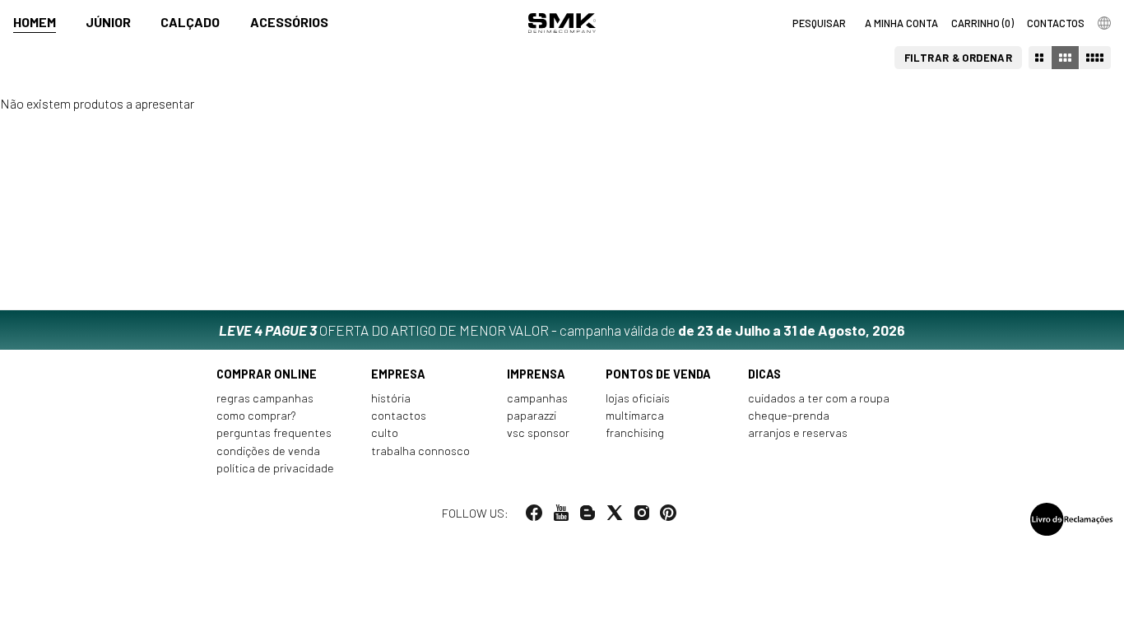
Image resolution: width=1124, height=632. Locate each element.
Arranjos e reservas (798, 432)
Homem (34, 22)
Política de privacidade (275, 468)
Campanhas (537, 398)
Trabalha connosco (420, 451)
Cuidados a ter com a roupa (818, 398)
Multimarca (635, 415)
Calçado (190, 22)
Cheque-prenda (788, 415)
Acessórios (289, 22)
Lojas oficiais (638, 398)
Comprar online (266, 374)
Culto (384, 432)
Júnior (108, 22)
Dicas (764, 374)
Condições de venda (268, 451)
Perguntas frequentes (274, 432)
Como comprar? (256, 415)
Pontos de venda (658, 374)
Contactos (398, 415)
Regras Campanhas (265, 398)
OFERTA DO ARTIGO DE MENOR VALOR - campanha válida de (562, 330)
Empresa (398, 374)
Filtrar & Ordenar (958, 57)
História (391, 398)
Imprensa (536, 374)
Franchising (635, 432)
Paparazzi (531, 415)
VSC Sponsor (538, 432)
